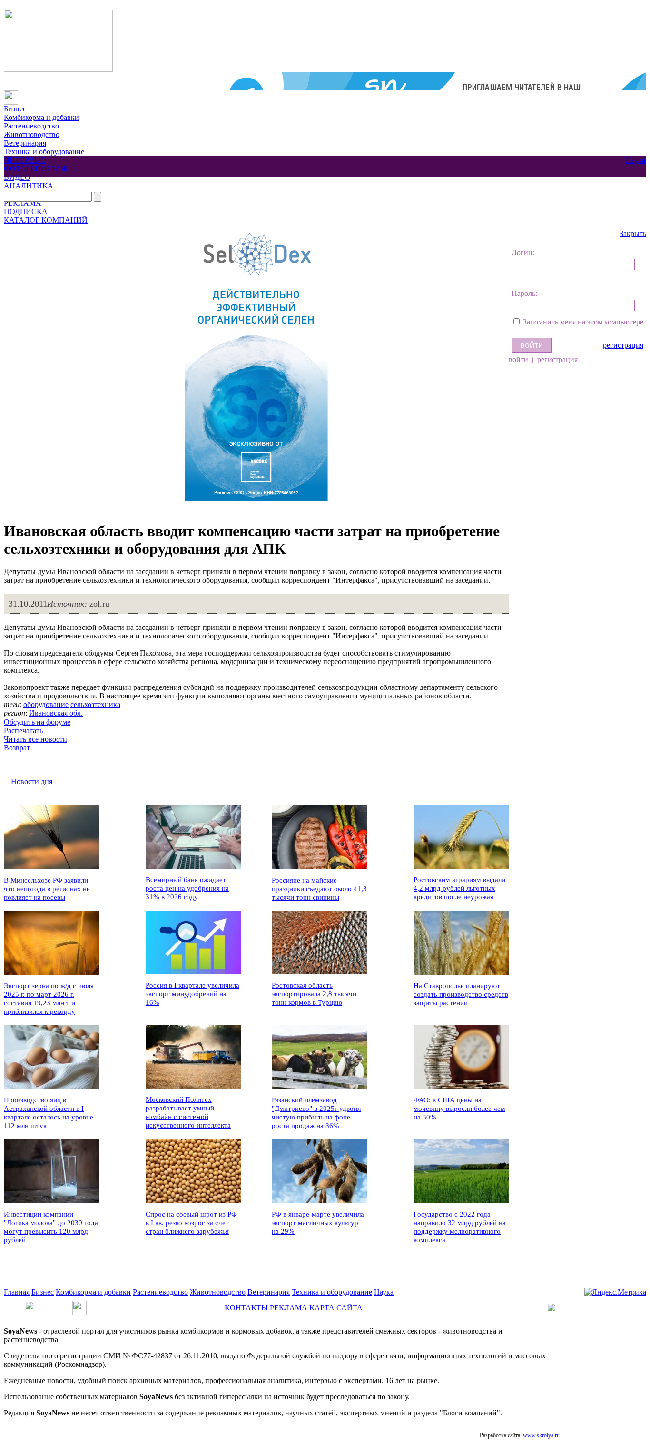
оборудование (46, 704)
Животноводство (31, 134)
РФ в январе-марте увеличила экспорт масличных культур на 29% (318, 1222)
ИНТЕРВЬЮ (25, 160)
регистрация (623, 345)
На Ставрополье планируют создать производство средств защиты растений (461, 994)
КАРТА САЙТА (336, 1308)
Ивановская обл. (56, 713)
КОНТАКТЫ (246, 1308)
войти (518, 359)
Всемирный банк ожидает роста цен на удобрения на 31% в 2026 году (187, 888)
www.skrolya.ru (541, 1435)
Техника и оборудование (44, 151)
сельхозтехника (95, 704)
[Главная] (11, 94)
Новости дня (31, 781)
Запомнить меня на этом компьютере (583, 322)
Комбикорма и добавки (41, 117)
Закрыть (633, 233)
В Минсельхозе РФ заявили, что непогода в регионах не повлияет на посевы (47, 888)
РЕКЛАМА (22, 203)
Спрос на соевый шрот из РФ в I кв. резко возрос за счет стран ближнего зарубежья (191, 1222)
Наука (635, 160)
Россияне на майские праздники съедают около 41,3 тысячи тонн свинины (319, 888)
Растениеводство (31, 126)
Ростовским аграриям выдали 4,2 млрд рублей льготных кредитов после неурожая (459, 888)
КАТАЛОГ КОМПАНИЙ (46, 220)
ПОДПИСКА (26, 211)
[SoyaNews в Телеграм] (32, 1305)
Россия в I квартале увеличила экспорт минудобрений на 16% (192, 994)
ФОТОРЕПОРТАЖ (36, 169)
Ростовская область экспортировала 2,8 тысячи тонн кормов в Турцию (314, 994)
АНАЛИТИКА (28, 186)
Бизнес (15, 109)
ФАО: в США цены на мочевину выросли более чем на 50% (459, 1108)
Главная (17, 1292)
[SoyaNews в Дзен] (79, 1305)
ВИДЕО (17, 177)
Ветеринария (25, 143)
